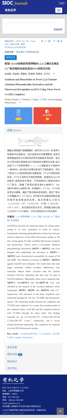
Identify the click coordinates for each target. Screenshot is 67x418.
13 (40, 406)
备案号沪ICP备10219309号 (13, 413)
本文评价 (12, 368)
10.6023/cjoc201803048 (15, 47)
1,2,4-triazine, (45, 334)
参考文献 (12, 347)
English (62, 3)
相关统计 (12, 361)
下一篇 (56, 41)
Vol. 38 (25, 41)
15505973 (14, 406)
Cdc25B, (47, 217)
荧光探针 (15, 220)
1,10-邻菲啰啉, (23, 217)
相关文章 (14, 354)
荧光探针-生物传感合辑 (27, 52)
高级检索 (58, 29)
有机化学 (10, 10)
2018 (18, 41)
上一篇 (46, 41)
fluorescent (28, 337)
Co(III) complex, (15, 337)
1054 (28, 406)
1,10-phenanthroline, (29, 334)
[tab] (33, 130)
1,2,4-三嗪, (36, 217)
